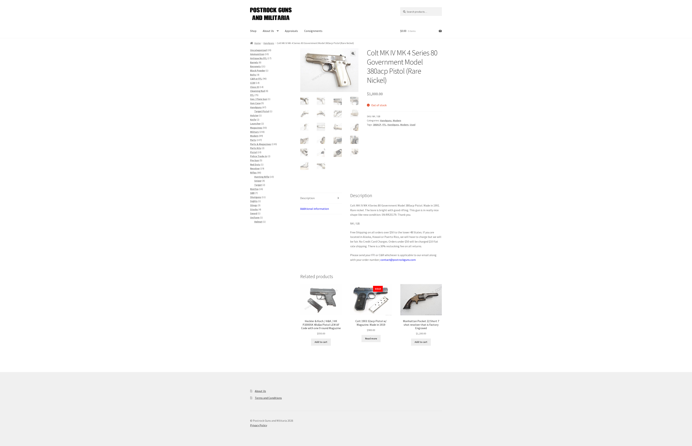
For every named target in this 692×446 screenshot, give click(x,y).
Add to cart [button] (321, 342)
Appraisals (291, 31)
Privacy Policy (258, 425)
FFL (384, 124)
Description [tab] (307, 198)
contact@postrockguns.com (398, 260)
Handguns (268, 43)
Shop (253, 31)
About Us (268, 31)
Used (412, 124)
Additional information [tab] (314, 208)
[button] (353, 53)
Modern (397, 120)
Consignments (313, 31)
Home (257, 43)
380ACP (377, 124)
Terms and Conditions (268, 398)
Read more (371, 338)
